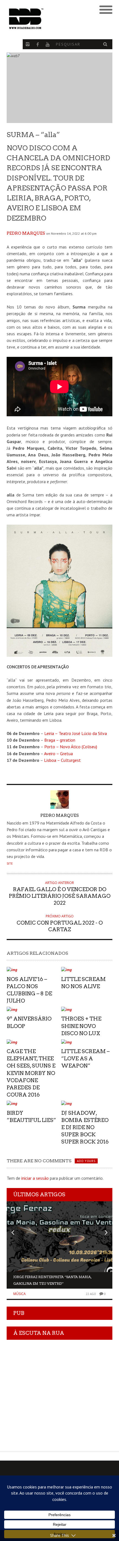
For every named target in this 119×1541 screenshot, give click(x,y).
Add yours (86, 1161)
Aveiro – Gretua (58, 753)
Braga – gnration (59, 740)
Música (19, 1293)
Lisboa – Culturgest (62, 760)
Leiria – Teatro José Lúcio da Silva (75, 733)
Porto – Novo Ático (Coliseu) (70, 746)
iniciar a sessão (35, 1178)
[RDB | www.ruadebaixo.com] (46, 19)
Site (10, 863)
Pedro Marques (26, 233)
